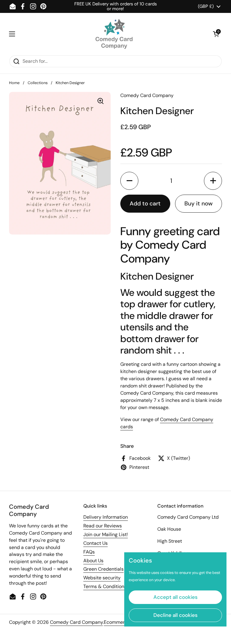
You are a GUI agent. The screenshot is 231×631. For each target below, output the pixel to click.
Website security (102, 578)
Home (14, 82)
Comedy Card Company (76, 622)
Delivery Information (105, 517)
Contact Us (95, 543)
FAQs (89, 552)
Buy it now (198, 203)
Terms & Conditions (105, 586)
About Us (93, 560)
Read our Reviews (102, 526)
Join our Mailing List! (105, 534)
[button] (216, 34)
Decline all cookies (175, 615)
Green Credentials (103, 569)
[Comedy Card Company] (114, 34)
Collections (38, 82)
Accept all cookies (175, 597)
